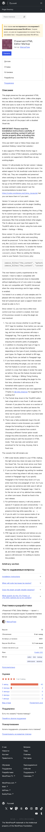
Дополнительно (8, 667)
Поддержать (30, 772)
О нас (4, 747)
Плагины (27, 754)
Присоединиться (30, 765)
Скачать (6, 53)
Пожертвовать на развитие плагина (16, 734)
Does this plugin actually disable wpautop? (18, 590)
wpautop (39, 661)
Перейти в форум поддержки (14, 718)
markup (39, 657)
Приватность (7, 758)
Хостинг (5, 754)
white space (31, 661)
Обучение (6, 765)
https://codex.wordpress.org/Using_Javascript (20, 193)
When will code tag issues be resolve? (16, 583)
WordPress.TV (8, 776)
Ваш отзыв (6, 703)
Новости (5, 751)
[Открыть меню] (41, 3)
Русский (10, 803)
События (27, 769)
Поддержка (9, 83)
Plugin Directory (7, 9)
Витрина (27, 747)
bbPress (6, 790)
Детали (7, 61)
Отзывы (7, 67)
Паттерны (28, 758)
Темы (26, 751)
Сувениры (29, 776)
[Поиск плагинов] (24, 17)
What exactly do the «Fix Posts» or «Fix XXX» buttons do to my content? (17, 597)
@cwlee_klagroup (21, 392)
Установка (8, 72)
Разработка (9, 78)
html (34, 657)
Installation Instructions (11, 577)
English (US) (39, 652)
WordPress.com (9, 783)
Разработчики (7, 772)
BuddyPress (8, 794)
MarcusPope (25, 47)
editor (29, 657)
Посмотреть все (36, 703)
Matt (5, 787)
